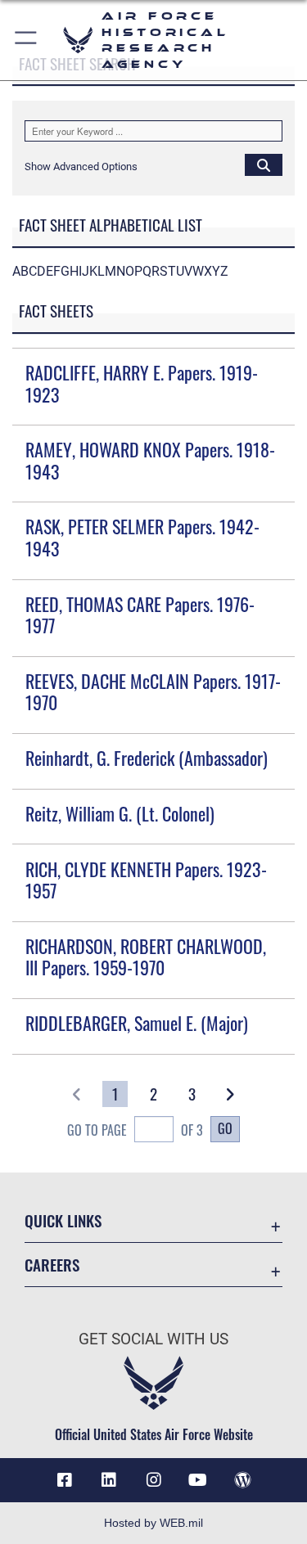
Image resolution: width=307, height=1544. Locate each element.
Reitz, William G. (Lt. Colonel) (119, 813)
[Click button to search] (263, 164)
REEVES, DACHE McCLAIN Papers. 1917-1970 (153, 691)
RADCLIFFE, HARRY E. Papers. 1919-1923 (141, 383)
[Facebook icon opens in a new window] (64, 1480)
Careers (52, 1264)
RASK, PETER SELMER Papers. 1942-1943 (142, 536)
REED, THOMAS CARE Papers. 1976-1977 (140, 614)
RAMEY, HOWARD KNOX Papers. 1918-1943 (150, 460)
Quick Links (63, 1220)
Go (225, 1128)
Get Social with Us (153, 1339)
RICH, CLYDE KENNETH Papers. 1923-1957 (146, 879)
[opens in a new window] (109, 1480)
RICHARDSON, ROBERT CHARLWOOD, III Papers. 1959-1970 (145, 956)
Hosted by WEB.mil (153, 1522)
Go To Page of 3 (135, 1130)
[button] (26, 40)
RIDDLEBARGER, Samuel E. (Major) (136, 1023)
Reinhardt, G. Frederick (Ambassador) (146, 758)
